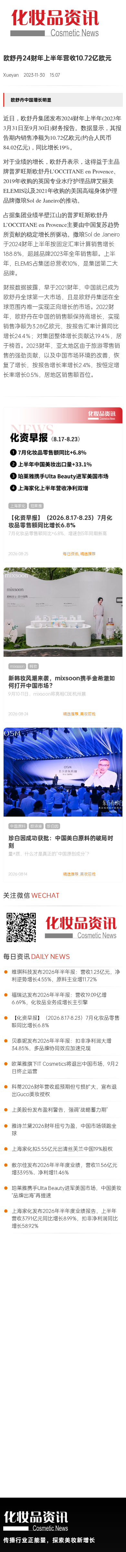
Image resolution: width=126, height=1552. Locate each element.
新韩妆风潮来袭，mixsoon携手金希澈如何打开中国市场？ (61, 682)
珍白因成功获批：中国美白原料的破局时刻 (60, 842)
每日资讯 (71, 553)
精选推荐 (88, 553)
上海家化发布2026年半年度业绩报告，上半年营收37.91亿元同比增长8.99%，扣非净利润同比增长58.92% (65, 1218)
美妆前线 (88, 714)
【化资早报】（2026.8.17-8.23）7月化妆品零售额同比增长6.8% (60, 521)
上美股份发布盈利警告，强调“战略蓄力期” (60, 1109)
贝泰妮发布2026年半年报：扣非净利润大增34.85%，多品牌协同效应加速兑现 (61, 1044)
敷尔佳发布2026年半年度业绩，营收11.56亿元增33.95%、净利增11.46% (64, 1168)
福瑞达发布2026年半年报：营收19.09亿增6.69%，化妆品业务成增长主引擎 (59, 998)
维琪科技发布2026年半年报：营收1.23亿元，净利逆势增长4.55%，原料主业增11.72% (66, 975)
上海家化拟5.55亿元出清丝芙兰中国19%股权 (62, 1148)
